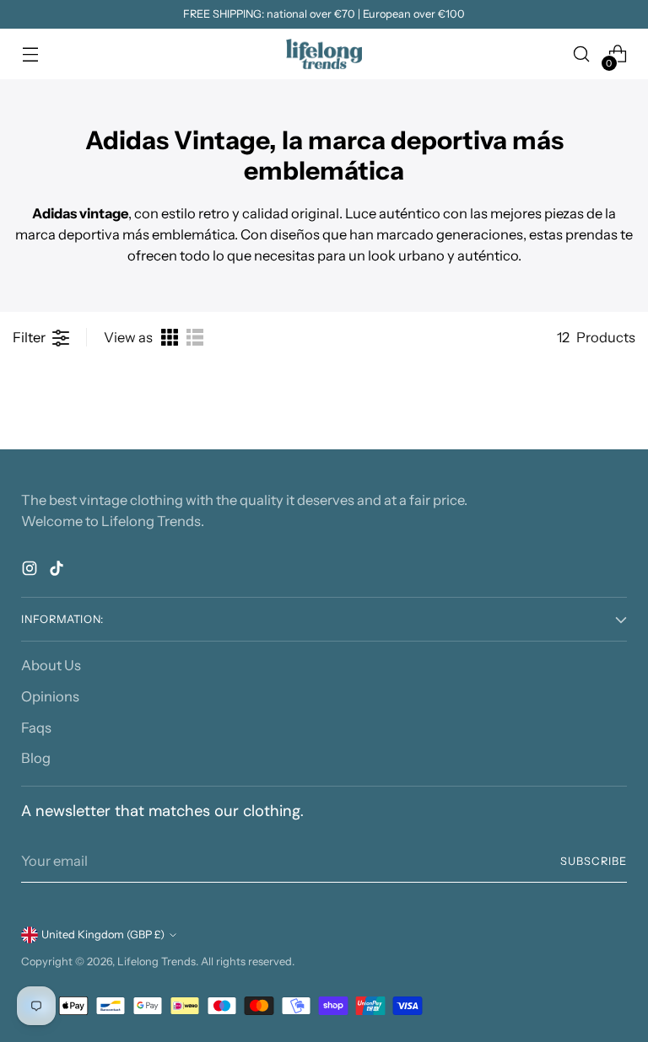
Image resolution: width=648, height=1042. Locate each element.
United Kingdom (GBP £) (103, 934)
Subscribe (593, 861)
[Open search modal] (581, 54)
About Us (51, 665)
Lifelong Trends (156, 961)
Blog (36, 757)
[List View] (194, 337)
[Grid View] (169, 337)
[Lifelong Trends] (324, 54)
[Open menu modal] (30, 54)
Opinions (50, 696)
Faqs (36, 727)
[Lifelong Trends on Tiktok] (58, 571)
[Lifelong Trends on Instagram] (31, 571)
